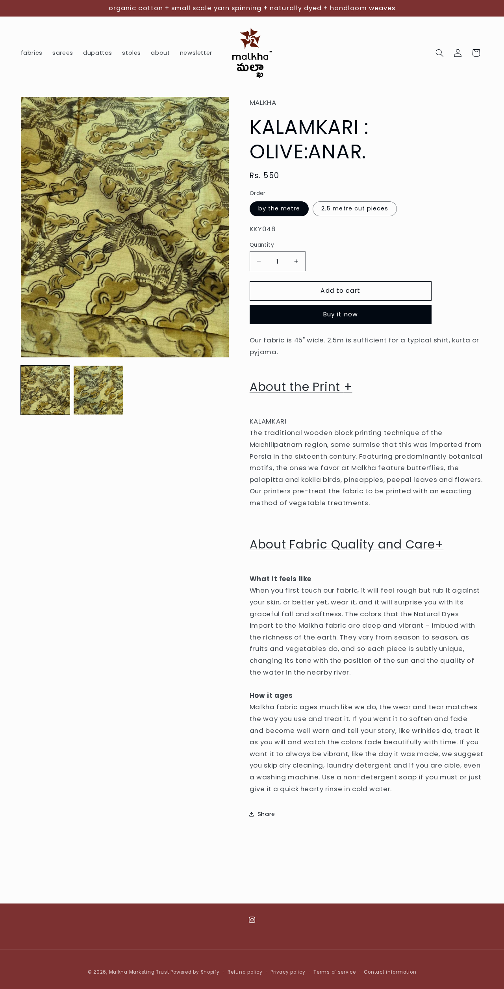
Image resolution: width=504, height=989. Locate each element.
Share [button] (266, 814)
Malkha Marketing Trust (139, 972)
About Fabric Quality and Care (347, 544)
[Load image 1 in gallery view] (45, 390)
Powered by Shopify (194, 972)
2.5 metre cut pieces (354, 208)
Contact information (390, 972)
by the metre (279, 208)
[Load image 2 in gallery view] (98, 390)
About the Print (301, 386)
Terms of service (334, 972)
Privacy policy (288, 972)
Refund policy (245, 972)
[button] (439, 53)
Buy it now (340, 314)
